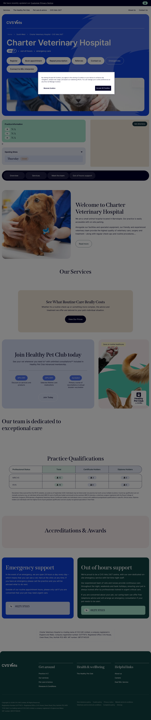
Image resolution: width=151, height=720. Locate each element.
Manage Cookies (49, 88)
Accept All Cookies (103, 88)
